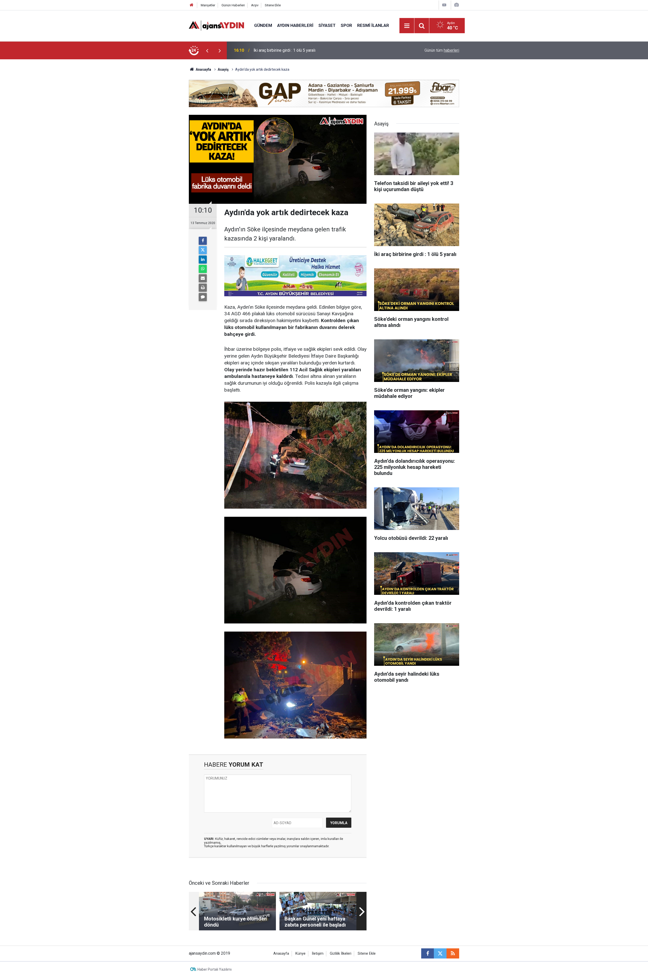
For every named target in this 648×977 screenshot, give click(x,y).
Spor (346, 25)
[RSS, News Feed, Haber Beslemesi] (453, 953)
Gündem (263, 25)
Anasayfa (203, 69)
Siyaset (327, 25)
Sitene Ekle (273, 5)
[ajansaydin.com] (216, 25)
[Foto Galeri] (456, 5)
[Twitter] (203, 250)
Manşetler (208, 5)
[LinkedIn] (203, 259)
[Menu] (407, 26)
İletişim (317, 953)
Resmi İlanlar (373, 25)
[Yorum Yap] (203, 297)
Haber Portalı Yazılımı (214, 969)
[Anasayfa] (191, 5)
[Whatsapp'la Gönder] (203, 269)
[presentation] (207, 50)
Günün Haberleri (233, 5)
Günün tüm (441, 50)
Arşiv (254, 5)
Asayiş (223, 69)
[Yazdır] (203, 288)
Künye (300, 953)
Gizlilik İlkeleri (340, 953)
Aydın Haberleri (295, 25)
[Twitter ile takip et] (440, 953)
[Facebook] (203, 241)
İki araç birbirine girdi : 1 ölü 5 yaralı (284, 50)
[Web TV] (444, 5)
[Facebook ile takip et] (427, 953)
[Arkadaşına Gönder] (203, 278)
